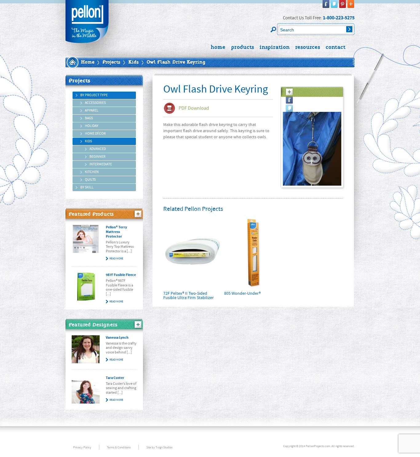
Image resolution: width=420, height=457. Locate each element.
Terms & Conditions (119, 447)
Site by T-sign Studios (159, 447)
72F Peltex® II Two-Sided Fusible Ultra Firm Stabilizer (188, 295)
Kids (133, 62)
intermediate (100, 164)
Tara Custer (115, 377)
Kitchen (92, 172)
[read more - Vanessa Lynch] (86, 349)
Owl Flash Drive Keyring (176, 62)
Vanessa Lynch (117, 337)
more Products (138, 214)
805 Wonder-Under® (242, 293)
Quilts (90, 179)
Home (87, 62)
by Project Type (94, 95)
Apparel (91, 110)
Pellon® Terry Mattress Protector (116, 232)
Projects (111, 62)
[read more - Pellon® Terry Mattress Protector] (86, 239)
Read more (116, 258)
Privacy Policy (82, 447)
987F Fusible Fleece (121, 275)
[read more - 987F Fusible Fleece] (86, 287)
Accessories (95, 102)
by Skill (86, 187)
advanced (97, 149)
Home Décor (95, 133)
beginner (97, 156)
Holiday (91, 126)
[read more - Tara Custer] (86, 390)
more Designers (138, 324)
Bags (89, 118)
